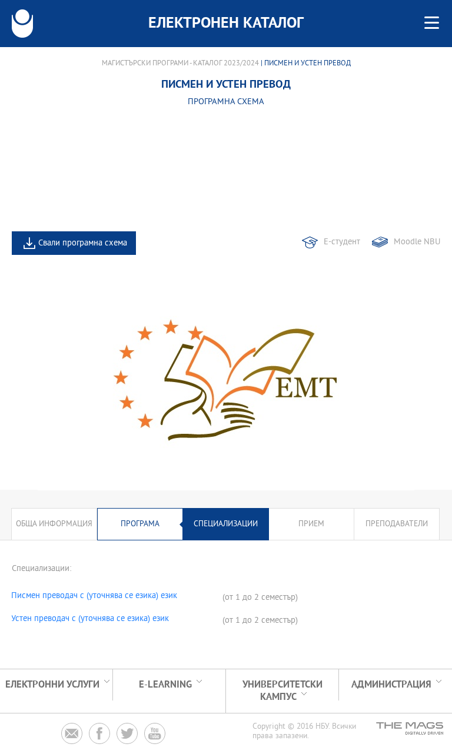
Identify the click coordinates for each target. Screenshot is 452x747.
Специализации (226, 524)
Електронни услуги (52, 685)
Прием (311, 524)
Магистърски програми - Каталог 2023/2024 (180, 63)
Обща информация (54, 524)
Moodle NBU (417, 242)
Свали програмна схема (82, 243)
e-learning (165, 685)
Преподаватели (396, 524)
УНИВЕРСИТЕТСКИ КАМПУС (282, 691)
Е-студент (342, 242)
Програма (140, 524)
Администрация (391, 685)
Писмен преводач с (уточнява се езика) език (94, 596)
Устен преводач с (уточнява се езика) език (90, 619)
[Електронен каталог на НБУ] (22, 23)
